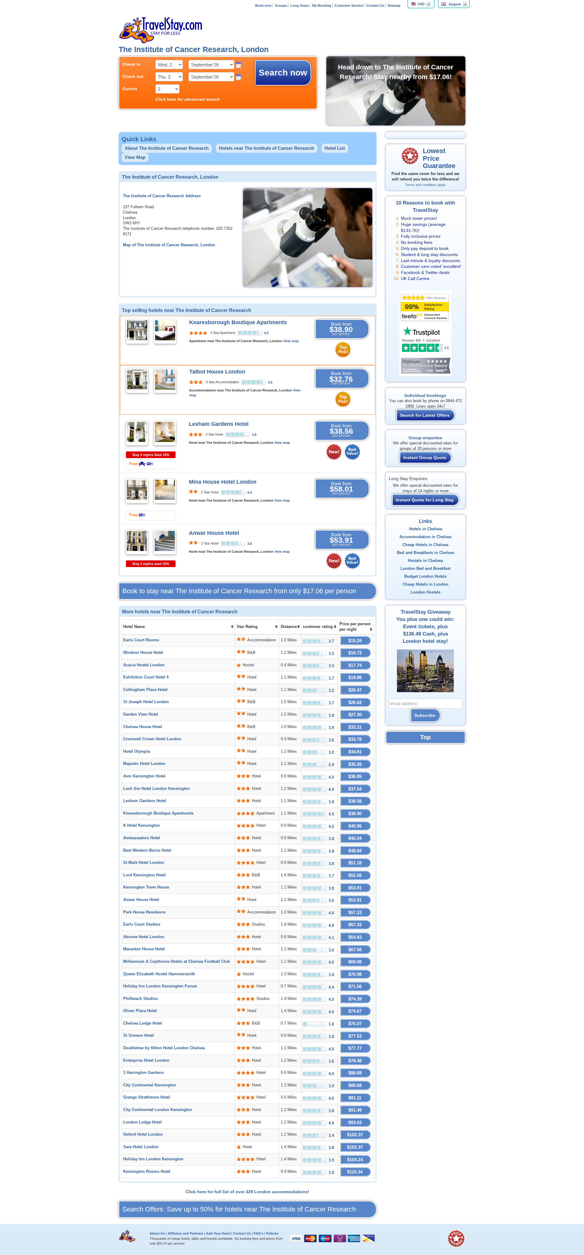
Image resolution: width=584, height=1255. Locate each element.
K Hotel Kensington (141, 825)
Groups (281, 5)
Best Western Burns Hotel (147, 850)
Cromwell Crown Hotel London (152, 739)
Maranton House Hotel (144, 949)
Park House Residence (144, 912)
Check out (133, 76)
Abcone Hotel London (143, 937)
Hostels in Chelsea (425, 561)
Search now (283, 72)
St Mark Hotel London (143, 863)
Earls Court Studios (141, 924)
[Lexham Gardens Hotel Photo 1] (137, 433)
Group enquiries (425, 437)
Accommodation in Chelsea (425, 537)
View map (291, 341)
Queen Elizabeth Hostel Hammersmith (159, 974)
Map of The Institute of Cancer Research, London (169, 245)
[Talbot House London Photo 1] (137, 380)
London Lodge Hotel (142, 1122)
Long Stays (299, 5)
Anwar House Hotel (214, 533)
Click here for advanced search (187, 99)
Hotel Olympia (136, 751)
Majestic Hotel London (144, 764)
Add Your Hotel (218, 1233)
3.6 (249, 543)
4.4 (249, 492)
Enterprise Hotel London (146, 1060)
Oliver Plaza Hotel (140, 1011)
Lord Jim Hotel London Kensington (156, 789)
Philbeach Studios (140, 999)
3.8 (254, 434)
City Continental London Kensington (157, 1110)
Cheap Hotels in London (425, 584)
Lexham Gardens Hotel (219, 424)
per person (239, 591)
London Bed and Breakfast (425, 568)
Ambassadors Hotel (141, 838)
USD (421, 4)
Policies (272, 1233)
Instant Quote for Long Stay (425, 499)
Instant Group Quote (424, 457)
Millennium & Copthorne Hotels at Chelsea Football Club (176, 961)
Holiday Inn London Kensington (153, 1159)
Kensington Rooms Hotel (146, 1171)
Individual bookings (425, 395)
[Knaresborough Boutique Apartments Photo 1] (137, 331)
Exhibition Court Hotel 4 (146, 677)
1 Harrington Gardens (143, 1073)
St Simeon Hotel (138, 1035)
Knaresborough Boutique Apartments (238, 322)
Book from (341, 328)
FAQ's (258, 1233)
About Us (157, 1233)
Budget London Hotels (425, 576)
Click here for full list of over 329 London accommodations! (247, 1191)
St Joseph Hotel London (146, 702)
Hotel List (335, 148)
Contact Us (375, 5)
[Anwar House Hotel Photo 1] (137, 542)
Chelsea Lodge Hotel (142, 1023)
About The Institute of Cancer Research (167, 148)
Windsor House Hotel (143, 652)
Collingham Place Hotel (145, 690)
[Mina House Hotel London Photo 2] (165, 491)
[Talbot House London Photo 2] (165, 380)
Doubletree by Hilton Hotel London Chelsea (164, 1048)
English (455, 4)
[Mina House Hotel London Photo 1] (137, 491)
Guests (129, 88)
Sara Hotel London (140, 1147)
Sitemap (394, 5)
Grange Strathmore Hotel (146, 1097)
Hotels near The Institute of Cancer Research (266, 148)
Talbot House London (217, 372)
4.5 (266, 333)
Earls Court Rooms (141, 640)
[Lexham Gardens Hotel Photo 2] (165, 433)
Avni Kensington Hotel (144, 776)
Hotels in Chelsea (425, 529)
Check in (131, 64)
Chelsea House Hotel (142, 727)
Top (425, 737)
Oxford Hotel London (143, 1134)
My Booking (321, 5)
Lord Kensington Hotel (144, 875)
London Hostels (425, 592)
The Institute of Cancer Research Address (162, 196)
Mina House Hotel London (222, 482)
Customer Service (349, 5)
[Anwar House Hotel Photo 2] (165, 542)
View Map (135, 157)
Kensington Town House (146, 887)
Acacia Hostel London (144, 665)
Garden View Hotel (140, 714)
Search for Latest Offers (425, 415)
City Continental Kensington (149, 1085)
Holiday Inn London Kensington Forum (160, 986)
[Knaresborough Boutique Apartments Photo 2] (165, 331)
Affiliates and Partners (185, 1233)
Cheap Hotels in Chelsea (425, 545)
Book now (263, 5)
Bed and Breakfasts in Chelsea (425, 553)
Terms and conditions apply (425, 185)
